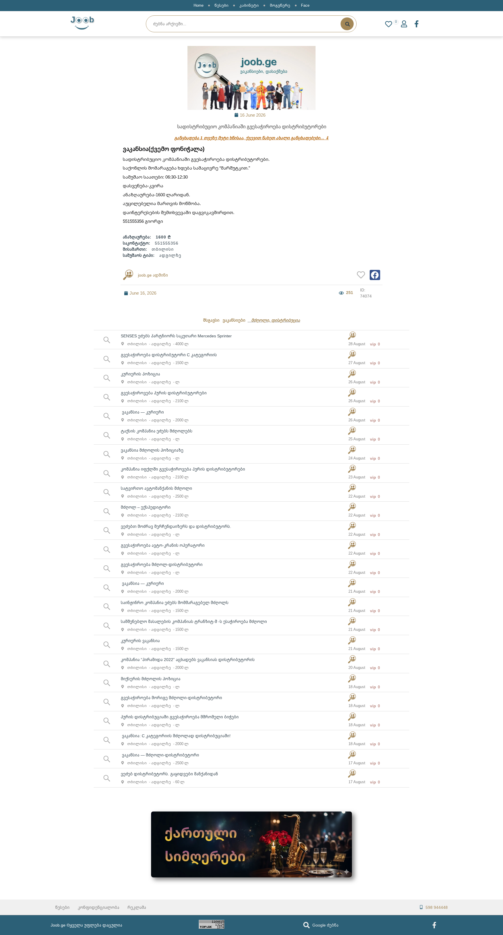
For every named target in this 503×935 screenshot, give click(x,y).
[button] (375, 275)
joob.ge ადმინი (153, 275)
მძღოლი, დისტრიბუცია (275, 320)
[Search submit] (347, 23)
